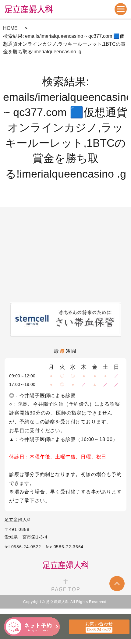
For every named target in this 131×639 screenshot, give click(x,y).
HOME (10, 28)
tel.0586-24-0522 (23, 546)
